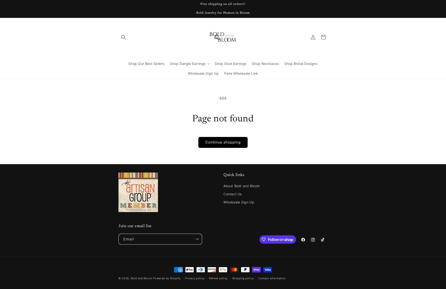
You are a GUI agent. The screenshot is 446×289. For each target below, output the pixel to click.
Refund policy (218, 278)
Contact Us (232, 194)
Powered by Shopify (167, 278)
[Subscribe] (197, 239)
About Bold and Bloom (241, 186)
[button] (123, 37)
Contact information (271, 278)
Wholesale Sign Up (238, 202)
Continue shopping (223, 142)
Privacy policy (194, 278)
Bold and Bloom (141, 278)
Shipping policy (243, 278)
